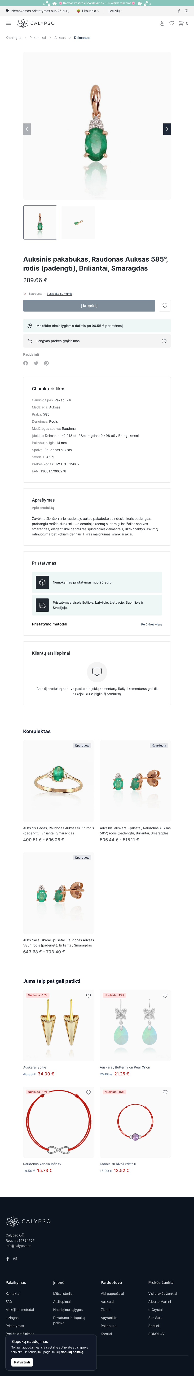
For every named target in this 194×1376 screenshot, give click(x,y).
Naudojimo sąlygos (68, 1310)
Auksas (60, 38)
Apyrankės (109, 1318)
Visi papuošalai (112, 1293)
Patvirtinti (22, 1362)
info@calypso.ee (18, 1246)
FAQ (9, 1301)
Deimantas (82, 38)
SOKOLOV (156, 1334)
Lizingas (12, 1318)
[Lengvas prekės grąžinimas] (164, 341)
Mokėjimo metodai (20, 1310)
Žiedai (105, 1310)
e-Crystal (155, 1310)
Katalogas (13, 38)
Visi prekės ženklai (162, 1293)
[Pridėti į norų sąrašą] (88, 995)
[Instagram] (186, 11)
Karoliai (106, 1334)
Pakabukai (38, 38)
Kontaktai (13, 1293)
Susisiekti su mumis (59, 293)
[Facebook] (179, 11)
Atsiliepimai (62, 1301)
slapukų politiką (72, 1352)
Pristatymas (15, 1326)
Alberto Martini (159, 1301)
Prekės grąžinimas (20, 1334)
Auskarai (107, 1301)
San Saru (155, 1318)
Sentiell (153, 1326)
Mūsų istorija (62, 1293)
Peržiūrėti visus (151, 624)
